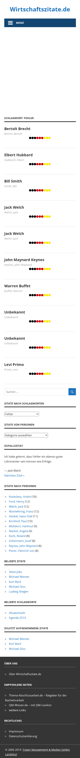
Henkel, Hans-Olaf (20, 516)
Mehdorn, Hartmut (21, 526)
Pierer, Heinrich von (21, 550)
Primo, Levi (11, 369)
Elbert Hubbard (18, 154)
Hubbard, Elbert (14, 160)
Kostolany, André (20, 496)
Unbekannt (14, 312)
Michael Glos (17, 586)
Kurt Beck (15, 582)
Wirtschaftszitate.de (40, 9)
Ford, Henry (16, 501)
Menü (20, 23)
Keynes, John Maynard (18, 265)
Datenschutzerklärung (23, 736)
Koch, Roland (17, 536)
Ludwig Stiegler (18, 591)
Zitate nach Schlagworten (24, 403)
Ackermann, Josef (20, 541)
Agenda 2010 (17, 618)
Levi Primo (14, 364)
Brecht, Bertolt (13, 134)
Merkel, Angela (18, 531)
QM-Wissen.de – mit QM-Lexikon (30, 705)
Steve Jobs (15, 572)
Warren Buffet (17, 285)
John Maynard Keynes (24, 259)
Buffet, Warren (13, 291)
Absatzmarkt (17, 613)
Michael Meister (19, 577)
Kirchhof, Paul (18, 521)
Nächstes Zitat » (14, 475)
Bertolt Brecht (17, 128)
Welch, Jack (11, 212)
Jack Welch (14, 207)
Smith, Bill (10, 186)
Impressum (16, 731)
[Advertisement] (40, 69)
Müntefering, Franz (21, 511)
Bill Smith (13, 181)
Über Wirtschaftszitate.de (25, 674)
